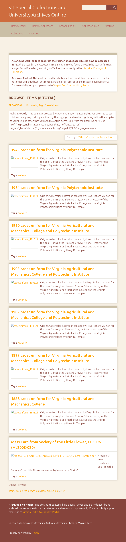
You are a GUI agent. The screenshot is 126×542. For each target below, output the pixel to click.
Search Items (52, 105)
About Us (34, 33)
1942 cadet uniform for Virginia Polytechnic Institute (57, 150)
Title (81, 137)
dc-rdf (23, 491)
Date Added (106, 137)
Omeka (35, 532)
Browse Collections (42, 25)
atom (11, 491)
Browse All (16, 105)
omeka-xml (53, 491)
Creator (91, 137)
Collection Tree (90, 25)
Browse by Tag (34, 105)
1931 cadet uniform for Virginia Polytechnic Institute (57, 188)
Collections (17, 33)
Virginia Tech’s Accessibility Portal (41, 512)
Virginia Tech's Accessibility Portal (71, 85)
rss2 (62, 491)
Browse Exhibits (68, 25)
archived (22, 175)
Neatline (109, 25)
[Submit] (114, 7)
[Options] (109, 7)
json (43, 491)
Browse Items (18, 25)
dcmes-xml (34, 491)
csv (17, 491)
